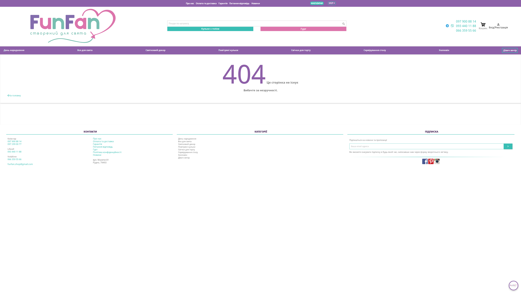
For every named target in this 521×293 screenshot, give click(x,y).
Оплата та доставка (206, 3)
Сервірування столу (188, 152)
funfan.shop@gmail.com (20, 164)
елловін (444, 50)
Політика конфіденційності (107, 152)
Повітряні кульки (186, 146)
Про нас (190, 3)
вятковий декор (155, 50)
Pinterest (431, 161)
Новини (255, 3)
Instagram (437, 161)
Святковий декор (186, 144)
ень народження (14, 50)
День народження (187, 138)
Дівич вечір (184, 157)
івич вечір (510, 50)
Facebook (425, 161)
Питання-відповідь (239, 3)
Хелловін (182, 155)
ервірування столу (375, 50)
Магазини (317, 3)
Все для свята (184, 141)
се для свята (85, 50)
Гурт (303, 29)
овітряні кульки (228, 50)
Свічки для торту (186, 149)
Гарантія (223, 3)
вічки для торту (301, 50)
